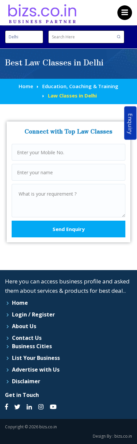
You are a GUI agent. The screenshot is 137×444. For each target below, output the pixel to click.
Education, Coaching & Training (80, 86)
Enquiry (130, 124)
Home (26, 86)
